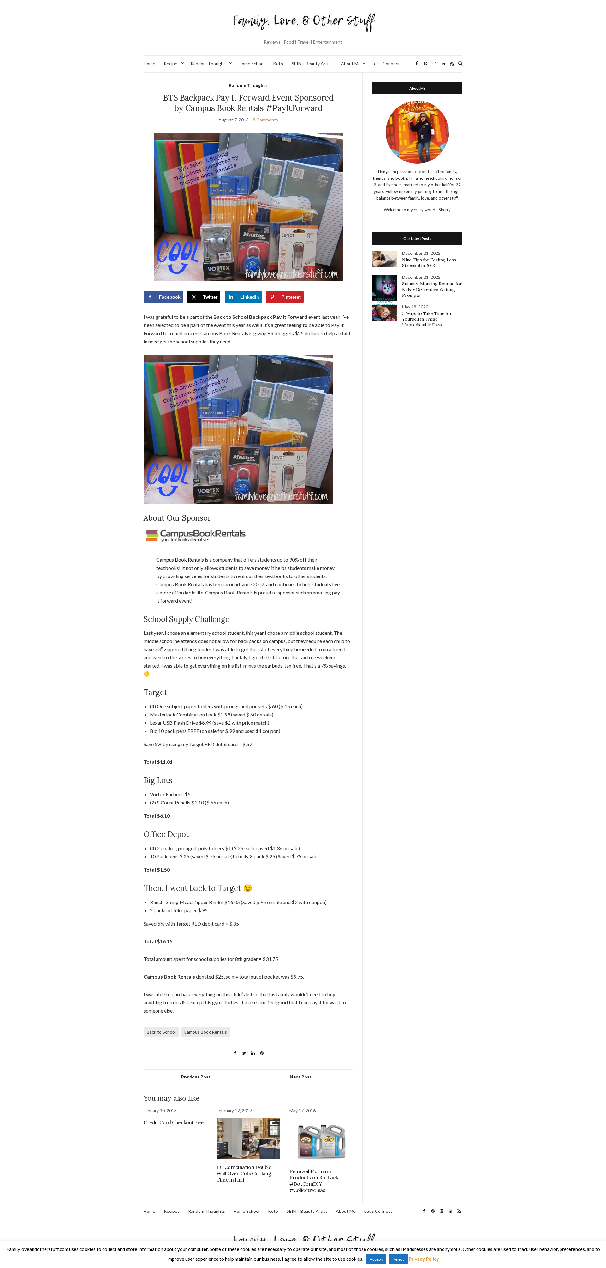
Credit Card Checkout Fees (175, 1122)
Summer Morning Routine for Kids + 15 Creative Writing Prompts (432, 289)
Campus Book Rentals (180, 560)
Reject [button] (398, 1259)
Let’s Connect (386, 63)
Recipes (172, 63)
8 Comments (265, 119)
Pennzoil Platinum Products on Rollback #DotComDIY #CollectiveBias (313, 1180)
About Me (351, 63)
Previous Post (196, 1076)
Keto (278, 63)
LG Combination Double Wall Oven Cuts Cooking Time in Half (244, 1173)
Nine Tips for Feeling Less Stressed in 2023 (429, 262)
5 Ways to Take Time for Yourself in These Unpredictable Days (427, 319)
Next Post (301, 1076)
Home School (251, 63)
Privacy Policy (424, 1259)
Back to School (161, 1032)
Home (149, 63)
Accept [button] (376, 1259)
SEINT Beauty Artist (312, 63)
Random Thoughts (209, 63)
